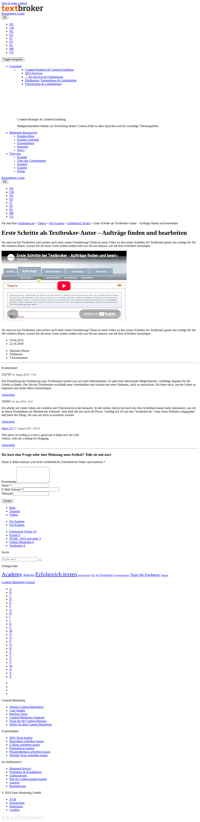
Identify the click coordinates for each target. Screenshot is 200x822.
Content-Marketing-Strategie (27, 717)
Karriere (22, 164)
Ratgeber (22, 146)
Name (5, 485)
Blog (12, 507)
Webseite (7, 493)
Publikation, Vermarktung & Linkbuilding (51, 80)
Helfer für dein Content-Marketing (30, 724)
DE (5, 17)
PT (11, 41)
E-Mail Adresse (11, 489)
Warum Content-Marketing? (26, 707)
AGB (12, 799)
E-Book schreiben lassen (24, 744)
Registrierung (17, 786)
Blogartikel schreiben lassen (26, 741)
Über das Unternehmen (31, 160)
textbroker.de (26, 223)
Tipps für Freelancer (145, 575)
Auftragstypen (18, 775)
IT (10, 38)
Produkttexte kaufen (21, 748)
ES (11, 34)
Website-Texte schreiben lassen (28, 755)
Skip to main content (14, 3)
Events (14, 535)
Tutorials (14, 511)
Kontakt (22, 157)
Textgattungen (121, 575)
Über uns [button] (15, 153)
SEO (93, 575)
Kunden (22, 167)
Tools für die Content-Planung (28, 721)
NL (11, 31)
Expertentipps (25, 143)
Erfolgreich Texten (78, 223)
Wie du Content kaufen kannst (28, 779)
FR (11, 24)
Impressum (16, 806)
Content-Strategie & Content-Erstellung (49, 69)
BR (11, 48)
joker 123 (7, 428)
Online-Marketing (21, 542)
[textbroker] (22, 10)
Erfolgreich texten (56, 574)
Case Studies (17, 710)
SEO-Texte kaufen (20, 737)
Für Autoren (56, 223)
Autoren (29, 575)
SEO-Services (33, 73)
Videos (42, 223)
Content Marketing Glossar (18, 582)
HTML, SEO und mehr (25, 538)
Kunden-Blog (25, 136)
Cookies (14, 809)
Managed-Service (20, 768)
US (11, 52)
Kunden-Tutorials (28, 139)
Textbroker (17, 545)
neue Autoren (84, 575)
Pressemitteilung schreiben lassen (29, 751)
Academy (12, 574)
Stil (97, 575)
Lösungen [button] (15, 66)
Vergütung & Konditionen (25, 772)
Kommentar (9, 481)
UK (11, 27)
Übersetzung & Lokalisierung (43, 84)
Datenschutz (17, 802)
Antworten (8, 394)
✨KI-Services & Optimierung (44, 77)
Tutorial (164, 575)
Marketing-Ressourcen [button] (23, 132)
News (20, 150)
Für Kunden (16, 525)
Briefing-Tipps (18, 714)
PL (11, 45)
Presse (21, 171)
